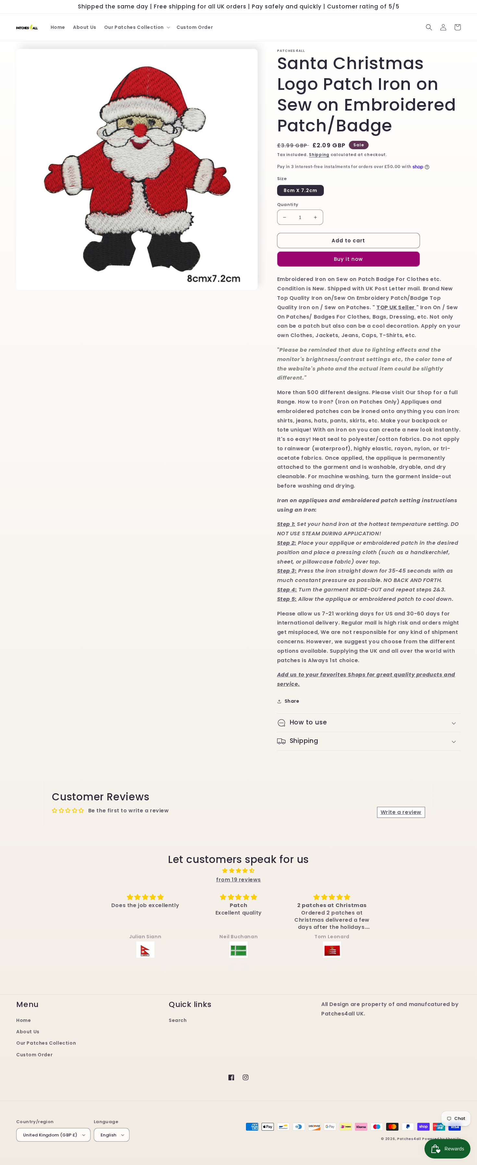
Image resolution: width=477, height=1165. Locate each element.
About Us (28, 1031)
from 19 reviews (238, 879)
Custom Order (34, 1054)
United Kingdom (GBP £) (50, 1135)
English (108, 1135)
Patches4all (409, 1138)
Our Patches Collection (46, 1043)
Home (23, 1020)
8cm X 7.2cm (300, 190)
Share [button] (292, 701)
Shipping (319, 154)
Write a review (401, 812)
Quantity (288, 204)
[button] (136, 27)
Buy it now (348, 259)
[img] (238, 871)
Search (178, 1020)
